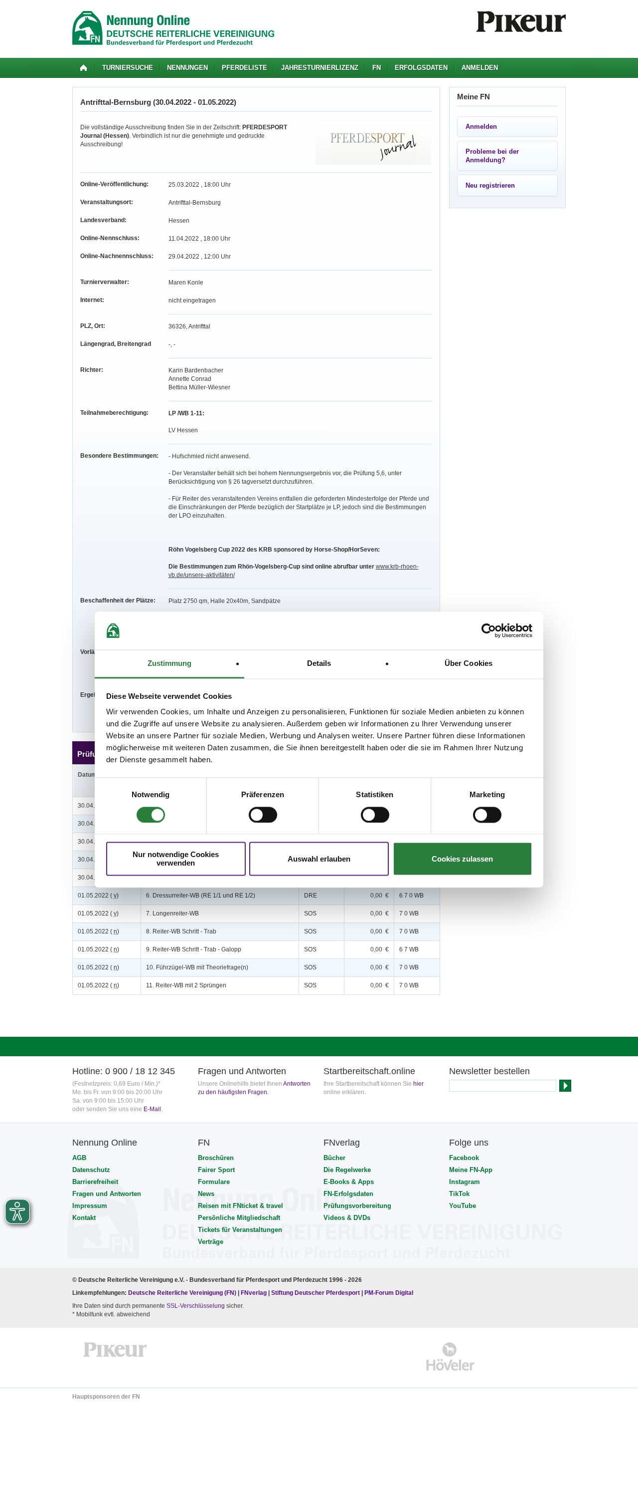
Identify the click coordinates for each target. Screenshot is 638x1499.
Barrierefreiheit (95, 1182)
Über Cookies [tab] (468, 663)
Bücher (334, 1158)
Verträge (210, 1241)
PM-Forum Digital (388, 1292)
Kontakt (84, 1217)
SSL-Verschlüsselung (195, 1305)
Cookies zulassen (462, 859)
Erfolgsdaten (421, 67)
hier (418, 1083)
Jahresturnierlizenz (319, 67)
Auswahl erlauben (319, 859)
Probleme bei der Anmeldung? (492, 156)
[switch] (263, 815)
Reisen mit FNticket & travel (240, 1205)
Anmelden (480, 67)
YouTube (462, 1205)
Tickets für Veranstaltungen (240, 1229)
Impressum (89, 1205)
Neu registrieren (490, 185)
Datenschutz (91, 1170)
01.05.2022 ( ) (98, 895)
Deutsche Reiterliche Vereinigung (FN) (182, 1292)
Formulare (214, 1182)
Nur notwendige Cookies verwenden (176, 859)
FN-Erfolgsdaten (348, 1194)
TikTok (459, 1194)
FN (376, 67)
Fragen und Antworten (106, 1194)
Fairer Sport (216, 1170)
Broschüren (216, 1158)
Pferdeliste (244, 67)
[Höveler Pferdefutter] (450, 1356)
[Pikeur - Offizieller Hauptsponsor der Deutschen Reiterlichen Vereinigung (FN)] (115, 1356)
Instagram (464, 1182)
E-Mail (152, 1109)
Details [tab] (319, 663)
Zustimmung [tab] (170, 663)
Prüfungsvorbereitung (357, 1205)
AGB (79, 1158)
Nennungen (187, 67)
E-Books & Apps (348, 1182)
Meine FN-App (470, 1170)
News (206, 1194)
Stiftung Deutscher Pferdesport (315, 1292)
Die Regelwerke (347, 1170)
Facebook (464, 1158)
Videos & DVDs (346, 1217)
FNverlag (254, 1292)
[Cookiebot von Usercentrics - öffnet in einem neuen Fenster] (488, 630)
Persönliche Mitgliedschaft (239, 1217)
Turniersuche (127, 67)
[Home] (83, 67)
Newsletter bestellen (489, 1071)
